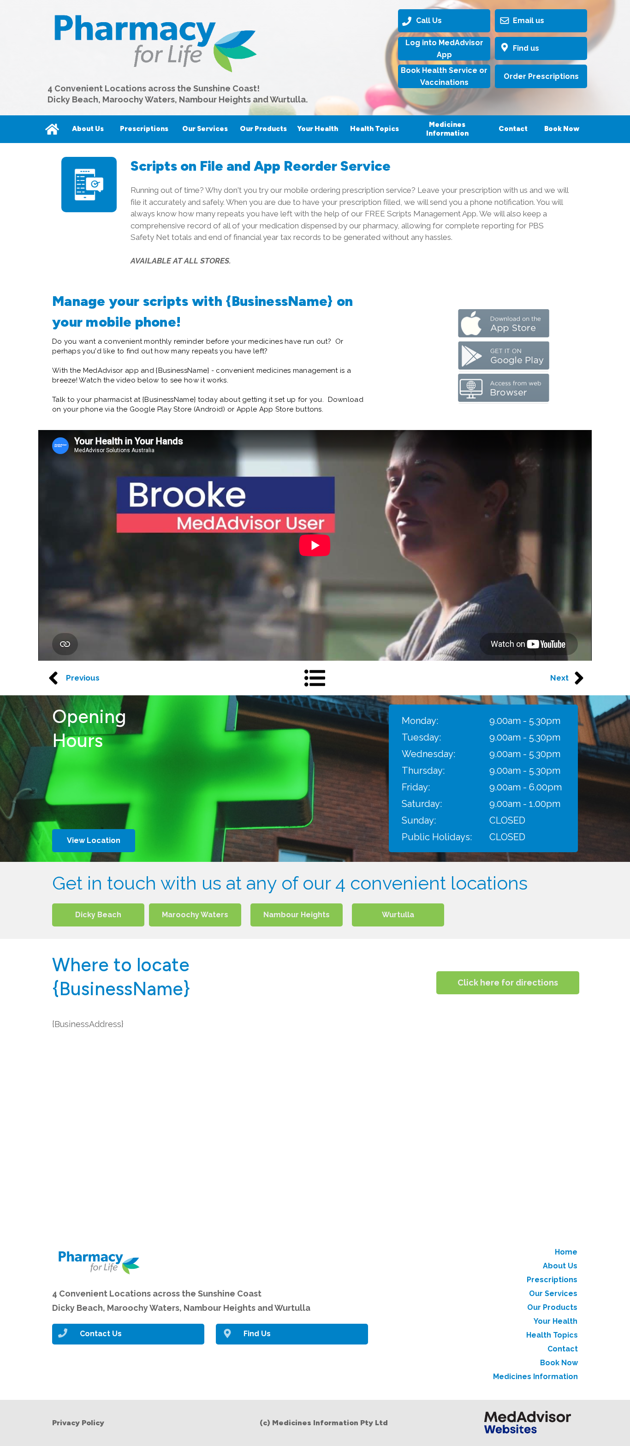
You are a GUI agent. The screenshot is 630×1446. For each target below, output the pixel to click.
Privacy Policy (78, 1422)
